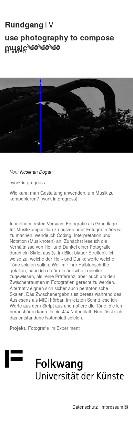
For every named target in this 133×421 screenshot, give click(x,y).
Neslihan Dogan (36, 171)
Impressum (111, 407)
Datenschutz (85, 407)
